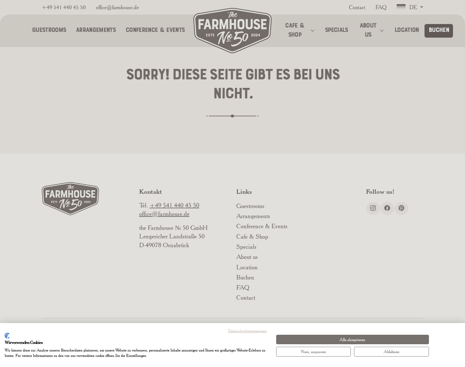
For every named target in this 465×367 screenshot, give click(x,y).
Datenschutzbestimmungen (247, 330)
